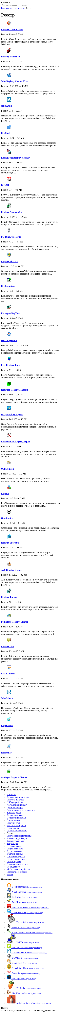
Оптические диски (16, 856)
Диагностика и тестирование (21, 810)
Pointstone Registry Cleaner (14, 622)
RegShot (5, 493)
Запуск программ (15, 815)
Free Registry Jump (10, 365)
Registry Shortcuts (10, 543)
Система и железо (17, 8)
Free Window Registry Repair (15, 441)
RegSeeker (6, 752)
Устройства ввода (15, 841)
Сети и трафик (14, 861)
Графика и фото (14, 846)
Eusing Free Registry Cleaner (15, 158)
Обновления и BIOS (17, 818)
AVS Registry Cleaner (11, 570)
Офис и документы (16, 859)
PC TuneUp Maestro (11, 237)
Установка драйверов (17, 838)
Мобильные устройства (18, 869)
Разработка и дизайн (17, 872)
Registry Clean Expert (12, 29)
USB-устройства (15, 802)
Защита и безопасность (18, 797)
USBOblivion (7, 469)
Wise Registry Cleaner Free (14, 81)
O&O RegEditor (9, 340)
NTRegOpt (6, 106)
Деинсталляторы (15, 807)
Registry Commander (11, 212)
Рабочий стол (13, 823)
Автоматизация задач (17, 805)
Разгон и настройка (16, 825)
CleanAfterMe (8, 673)
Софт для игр (13, 866)
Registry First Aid (9, 261)
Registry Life (7, 646)
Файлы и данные (15, 854)
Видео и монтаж (15, 848)
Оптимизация (13, 820)
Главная (5, 8)
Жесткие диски (14, 812)
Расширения (13, 828)
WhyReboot (7, 698)
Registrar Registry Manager (14, 390)
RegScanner (7, 725)
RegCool (5, 133)
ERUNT (5, 185)
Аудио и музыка (14, 851)
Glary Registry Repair (12, 414)
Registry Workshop (10, 56)
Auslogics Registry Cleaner (14, 777)
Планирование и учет (17, 864)
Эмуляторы (12, 843)
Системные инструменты (19, 836)
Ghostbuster (7, 518)
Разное (10, 874)
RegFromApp (8, 286)
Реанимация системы (17, 830)
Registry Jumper (9, 597)
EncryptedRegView (10, 313)
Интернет (11, 794)
